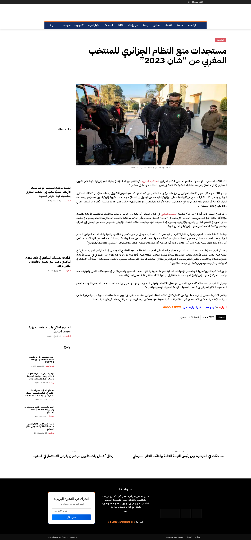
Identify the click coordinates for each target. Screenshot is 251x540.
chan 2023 (208, 317)
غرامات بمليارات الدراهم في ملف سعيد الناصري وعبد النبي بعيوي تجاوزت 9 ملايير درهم (48, 261)
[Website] (57, 2)
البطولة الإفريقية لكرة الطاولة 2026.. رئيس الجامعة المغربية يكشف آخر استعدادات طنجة (40, 376)
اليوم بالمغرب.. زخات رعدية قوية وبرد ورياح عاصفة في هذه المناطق (39, 409)
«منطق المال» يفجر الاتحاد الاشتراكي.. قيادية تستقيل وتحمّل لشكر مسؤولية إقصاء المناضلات (39, 393)
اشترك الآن (71, 517)
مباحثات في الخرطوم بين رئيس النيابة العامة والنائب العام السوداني (178, 456)
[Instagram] (65, 2)
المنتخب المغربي (169, 214)
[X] (217, 74)
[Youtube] (49, 2)
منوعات (51, 416)
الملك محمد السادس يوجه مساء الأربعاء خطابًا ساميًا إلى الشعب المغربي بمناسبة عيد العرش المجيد (48, 192)
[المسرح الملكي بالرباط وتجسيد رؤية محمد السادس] (47, 299)
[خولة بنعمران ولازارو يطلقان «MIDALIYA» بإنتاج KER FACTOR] (64, 361)
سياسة (51, 399)
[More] (197, 74)
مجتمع (51, 433)
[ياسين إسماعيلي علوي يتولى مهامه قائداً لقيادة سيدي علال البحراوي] (64, 428)
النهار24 (222, 307)
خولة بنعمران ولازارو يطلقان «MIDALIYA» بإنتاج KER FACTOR (41, 359)
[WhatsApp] (53, 2)
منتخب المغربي (150, 181)
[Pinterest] (210, 74)
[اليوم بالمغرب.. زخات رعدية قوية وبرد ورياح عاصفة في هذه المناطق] (64, 412)
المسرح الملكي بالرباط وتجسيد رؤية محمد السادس (50, 329)
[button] (51, 25)
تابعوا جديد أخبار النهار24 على (199, 307)
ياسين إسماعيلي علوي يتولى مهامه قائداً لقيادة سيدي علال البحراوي (40, 426)
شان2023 (194, 317)
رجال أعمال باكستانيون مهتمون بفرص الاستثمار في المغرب (73, 456)
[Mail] (61, 2)
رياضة (51, 383)
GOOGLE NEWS (172, 307)
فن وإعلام (50, 366)
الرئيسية (67, 200)
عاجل (183, 317)
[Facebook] (69, 2)
